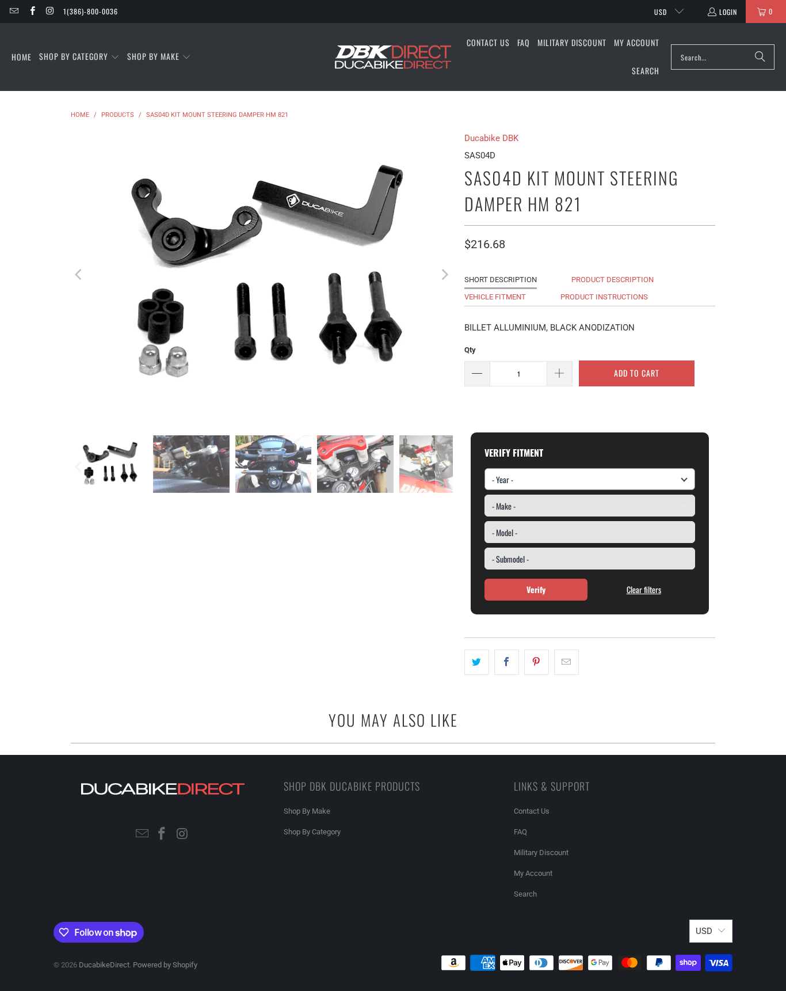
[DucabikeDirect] (393, 57)
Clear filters (644, 589)
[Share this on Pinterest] (536, 662)
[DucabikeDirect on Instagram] (50, 11)
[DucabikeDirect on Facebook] (31, 11)
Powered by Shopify (165, 964)
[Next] (444, 274)
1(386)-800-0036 (90, 11)
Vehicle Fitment (495, 297)
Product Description (612, 279)
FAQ (520, 831)
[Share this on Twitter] (476, 662)
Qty (470, 349)
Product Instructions (604, 297)
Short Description (500, 279)
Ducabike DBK (491, 138)
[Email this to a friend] (566, 662)
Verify (535, 589)
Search (525, 894)
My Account (533, 873)
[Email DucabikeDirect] (13, 11)
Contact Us (532, 811)
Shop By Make (307, 811)
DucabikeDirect (104, 964)
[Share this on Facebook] (506, 662)
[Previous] (79, 274)
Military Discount (541, 852)
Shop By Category (312, 831)
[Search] (760, 57)
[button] (79, 57)
